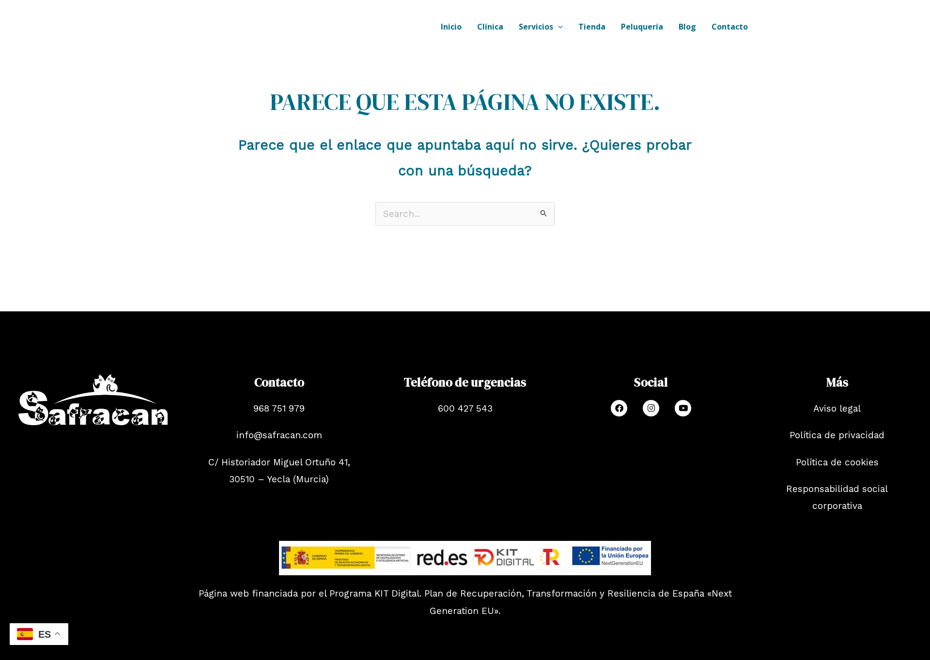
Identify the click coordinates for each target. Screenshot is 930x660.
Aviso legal (837, 408)
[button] (558, 26)
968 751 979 (279, 408)
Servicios (536, 26)
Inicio (451, 26)
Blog (687, 26)
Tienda (591, 26)
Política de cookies (837, 462)
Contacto (730, 26)
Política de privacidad (837, 435)
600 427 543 (465, 408)
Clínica (490, 26)
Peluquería (642, 26)
